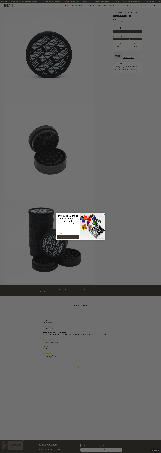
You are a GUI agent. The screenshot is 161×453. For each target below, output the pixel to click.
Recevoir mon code (68, 237)
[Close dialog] (103, 214)
